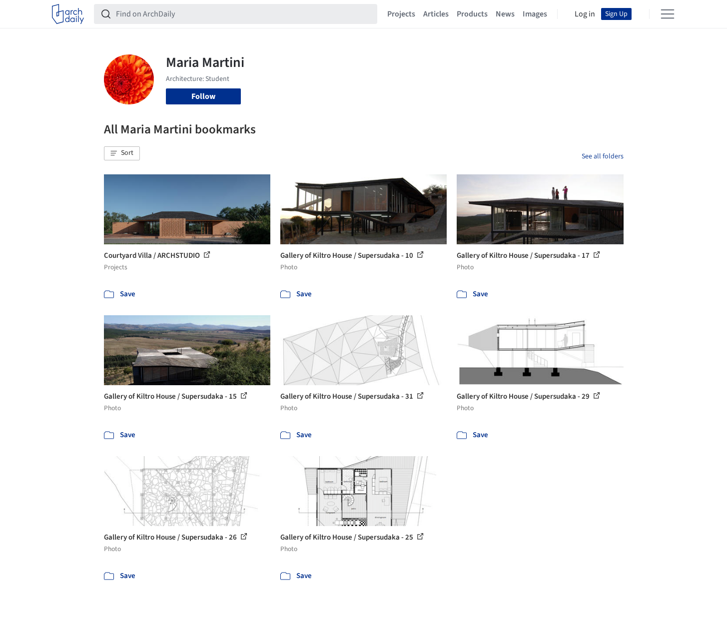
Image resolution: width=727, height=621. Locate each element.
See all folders (603, 156)
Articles (436, 13)
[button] (122, 153)
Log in (585, 13)
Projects (401, 13)
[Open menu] (668, 14)
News (505, 13)
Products (472, 13)
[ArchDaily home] (68, 14)
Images (535, 13)
